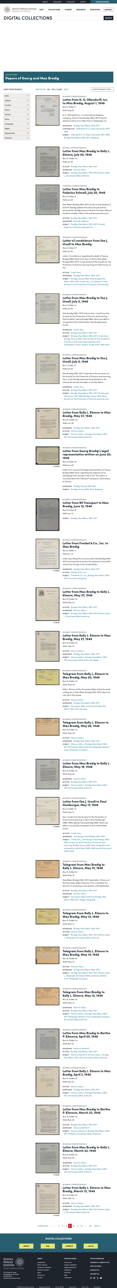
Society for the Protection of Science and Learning (86, 284)
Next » (97, 1226)
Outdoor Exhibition (70, 1265)
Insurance (73, 578)
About (45, 2)
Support (108, 9)
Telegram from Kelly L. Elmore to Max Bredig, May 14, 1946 (86, 914)
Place (7, 119)
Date (7, 95)
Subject (8, 100)
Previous (40, 89)
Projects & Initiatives (44, 1267)
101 (90, 1226)
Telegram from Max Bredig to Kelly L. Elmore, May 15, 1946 (84, 866)
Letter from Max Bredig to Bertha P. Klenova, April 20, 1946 (86, 1034)
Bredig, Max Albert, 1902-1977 (87, 125)
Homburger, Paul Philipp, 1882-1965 (89, 836)
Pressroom (41, 1275)
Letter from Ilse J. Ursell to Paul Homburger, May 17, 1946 (84, 803)
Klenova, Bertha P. (82, 1048)
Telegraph (97, 747)
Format (8, 114)
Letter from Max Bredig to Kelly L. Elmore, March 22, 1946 (86, 1149)
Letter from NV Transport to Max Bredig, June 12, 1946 (86, 504)
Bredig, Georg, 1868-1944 (82, 278)
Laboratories (87, 227)
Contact (69, 1246)
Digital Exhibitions (70, 1267)
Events (83, 2)
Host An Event (95, 1266)
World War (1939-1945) (85, 848)
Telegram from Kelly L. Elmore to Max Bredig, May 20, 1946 (86, 675)
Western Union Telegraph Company (93, 1016)
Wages (95, 660)
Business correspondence (75, 96)
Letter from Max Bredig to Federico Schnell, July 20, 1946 (84, 190)
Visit (41, 9)
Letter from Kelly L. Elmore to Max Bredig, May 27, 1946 (87, 414)
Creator (8, 105)
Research (80, 9)
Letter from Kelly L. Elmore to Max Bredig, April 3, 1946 (87, 1072)
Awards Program (43, 1270)
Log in (91, 1246)
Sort (101, 89)
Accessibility (97, 1287)
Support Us (94, 1274)
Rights (7, 128)
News (39, 1272)
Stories (68, 9)
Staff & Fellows (42, 1265)
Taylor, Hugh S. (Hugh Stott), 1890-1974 (92, 344)
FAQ (47, 1246)
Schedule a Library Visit (99, 1262)
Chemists (77, 227)
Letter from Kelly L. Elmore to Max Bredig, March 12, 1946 (87, 1189)
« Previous (42, 1226)
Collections (54, 9)
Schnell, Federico (81, 221)
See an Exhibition (97, 1258)
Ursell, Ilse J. (76, 272)
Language (9, 123)
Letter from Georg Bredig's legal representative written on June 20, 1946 (87, 454)
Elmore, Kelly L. (80, 169)
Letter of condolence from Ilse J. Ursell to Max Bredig (85, 242)
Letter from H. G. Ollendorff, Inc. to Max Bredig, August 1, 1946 (85, 101)
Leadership (41, 1262)
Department (10, 133)
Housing (83, 709)
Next (66, 89)
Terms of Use (85, 1287)
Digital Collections (28, 17)
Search (108, 18)
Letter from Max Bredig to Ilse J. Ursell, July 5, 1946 (85, 299)
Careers (40, 1277)
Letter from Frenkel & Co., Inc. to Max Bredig (85, 545)
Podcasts (71, 2)
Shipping (95, 137)
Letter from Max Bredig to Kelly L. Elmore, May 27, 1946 (86, 593)
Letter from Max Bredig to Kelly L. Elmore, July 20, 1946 (86, 152)
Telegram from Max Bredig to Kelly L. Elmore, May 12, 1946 (84, 993)
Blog (65, 1275)
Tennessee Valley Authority (77, 175)
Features (8, 137)
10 (81, 1226)
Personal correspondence (75, 186)
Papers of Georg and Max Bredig (32, 77)
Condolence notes (99, 281)
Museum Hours (102, 2)
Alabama (73, 1133)
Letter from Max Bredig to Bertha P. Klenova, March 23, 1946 (86, 1111)
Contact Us (94, 1270)
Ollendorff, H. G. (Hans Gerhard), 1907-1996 (90, 134)
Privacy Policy (72, 1287)
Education (95, 9)
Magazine (57, 2)
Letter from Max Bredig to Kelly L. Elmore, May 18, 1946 (86, 765)
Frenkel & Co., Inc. (79, 572)
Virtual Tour (68, 1262)
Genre (7, 109)
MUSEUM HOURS (70, 1258)
